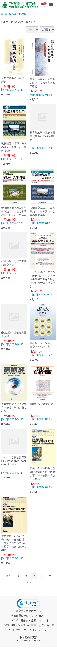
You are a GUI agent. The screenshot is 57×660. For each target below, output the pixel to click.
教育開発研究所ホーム (28, 610)
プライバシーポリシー (36, 629)
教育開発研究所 (28, 637)
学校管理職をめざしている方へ (28, 615)
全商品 (4, 14)
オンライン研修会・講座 (22, 620)
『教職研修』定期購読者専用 (19, 625)
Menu (51, 2)
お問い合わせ (46, 625)
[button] (28, 603)
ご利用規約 (14, 629)
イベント (44, 620)
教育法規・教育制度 (17, 14)
